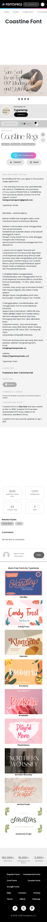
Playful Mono (23, 745)
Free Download (26, 155)
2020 (12, 491)
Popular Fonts (13, 874)
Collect (17, 162)
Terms (10, 899)
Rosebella (23, 715)
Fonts (6, 12)
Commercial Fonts (31, 874)
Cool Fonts (12, 880)
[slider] (24, 123)
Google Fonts (13, 886)
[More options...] (42, 140)
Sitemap (36, 899)
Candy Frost (23, 626)
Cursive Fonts (34, 880)
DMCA (22, 899)
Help (9, 893)
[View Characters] (42, 134)
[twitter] (23, 908)
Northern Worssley (23, 774)
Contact (21, 115)
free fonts (8, 861)
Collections (28, 12)
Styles (16, 12)
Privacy (36, 893)
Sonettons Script (23, 834)
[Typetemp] (7, 111)
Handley (23, 597)
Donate (11, 384)
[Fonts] (12, 4)
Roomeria (23, 686)
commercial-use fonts (23, 862)
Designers (39, 861)
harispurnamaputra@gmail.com (18, 200)
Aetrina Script (23, 804)
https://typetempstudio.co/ (16, 356)
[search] (31, 4)
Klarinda (23, 656)
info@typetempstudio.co (14, 348)
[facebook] (15, 908)
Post (39, 555)
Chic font (23, 406)
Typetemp (21, 110)
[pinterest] (32, 908)
